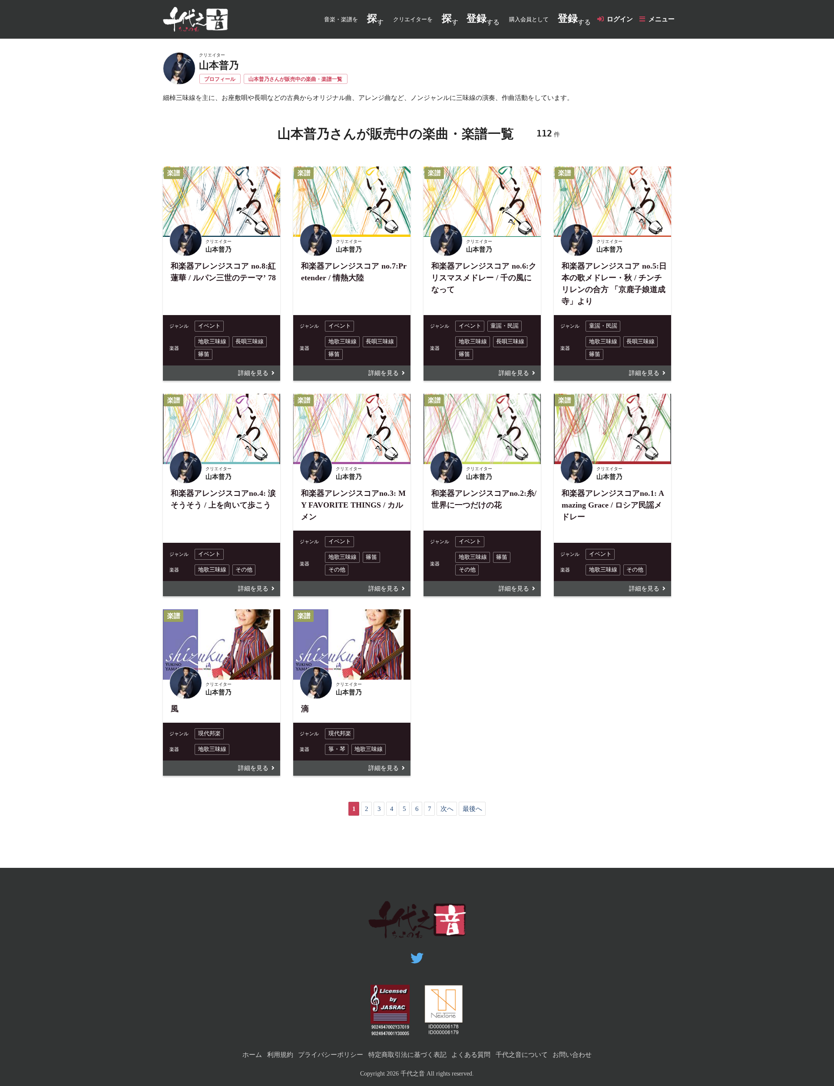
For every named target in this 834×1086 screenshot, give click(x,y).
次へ (446, 808)
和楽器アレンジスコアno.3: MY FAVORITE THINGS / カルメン (353, 505)
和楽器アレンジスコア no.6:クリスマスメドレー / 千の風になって (483, 278)
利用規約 (280, 1054)
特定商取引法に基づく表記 (407, 1054)
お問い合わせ (572, 1054)
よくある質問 (470, 1054)
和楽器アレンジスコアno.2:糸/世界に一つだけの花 (483, 499)
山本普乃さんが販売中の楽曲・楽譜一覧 (295, 79)
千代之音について (522, 1054)
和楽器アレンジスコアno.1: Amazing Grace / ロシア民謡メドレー (613, 505)
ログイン (620, 19)
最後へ (472, 808)
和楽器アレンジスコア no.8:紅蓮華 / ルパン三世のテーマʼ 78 (223, 272)
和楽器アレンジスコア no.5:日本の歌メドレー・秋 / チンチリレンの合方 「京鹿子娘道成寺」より (614, 284)
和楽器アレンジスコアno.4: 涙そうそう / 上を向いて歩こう (223, 499)
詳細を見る (253, 373)
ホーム (252, 1054)
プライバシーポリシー (330, 1054)
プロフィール (219, 79)
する (483, 19)
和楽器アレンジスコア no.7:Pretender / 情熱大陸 (354, 272)
